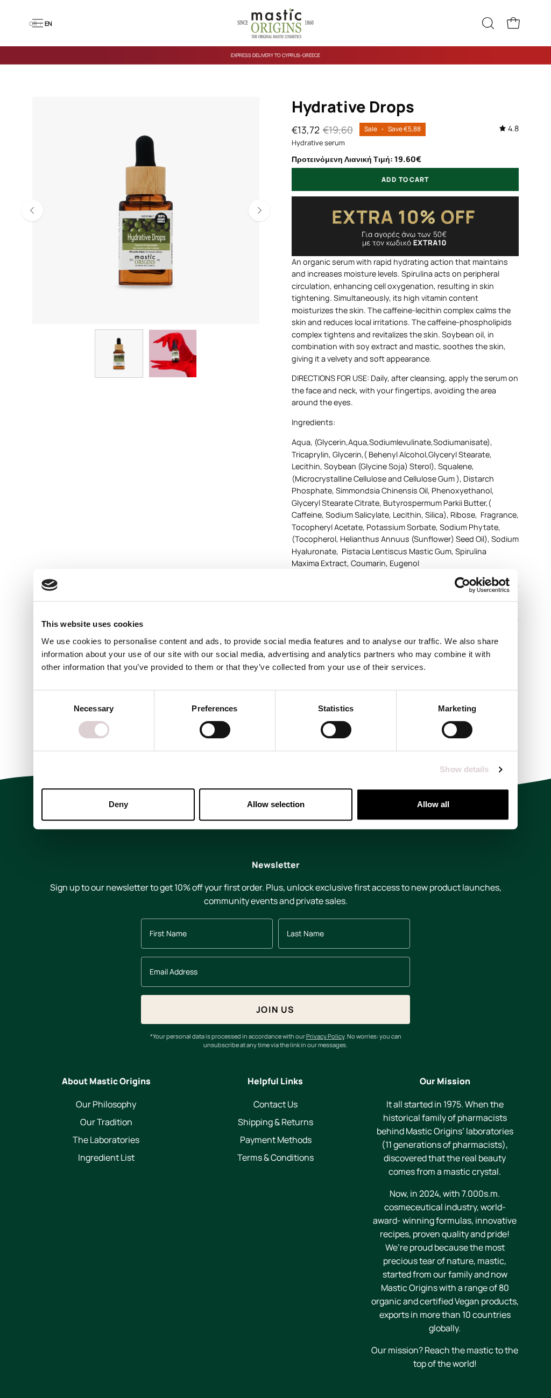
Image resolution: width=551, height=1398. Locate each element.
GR (33, 23)
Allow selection (276, 804)
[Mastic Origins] (275, 23)
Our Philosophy (106, 1104)
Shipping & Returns (275, 1122)
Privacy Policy (325, 1036)
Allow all (433, 804)
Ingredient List (106, 1157)
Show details (464, 769)
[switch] (215, 729)
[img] (509, 129)
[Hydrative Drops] (119, 353)
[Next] (259, 210)
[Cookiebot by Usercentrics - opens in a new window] (462, 585)
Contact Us (275, 1104)
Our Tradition (106, 1122)
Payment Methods (275, 1140)
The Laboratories (106, 1140)
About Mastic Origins (106, 1081)
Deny (118, 804)
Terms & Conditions (275, 1157)
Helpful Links (275, 1081)
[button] (487, 23)
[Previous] (32, 210)
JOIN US (275, 1009)
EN (48, 23)
